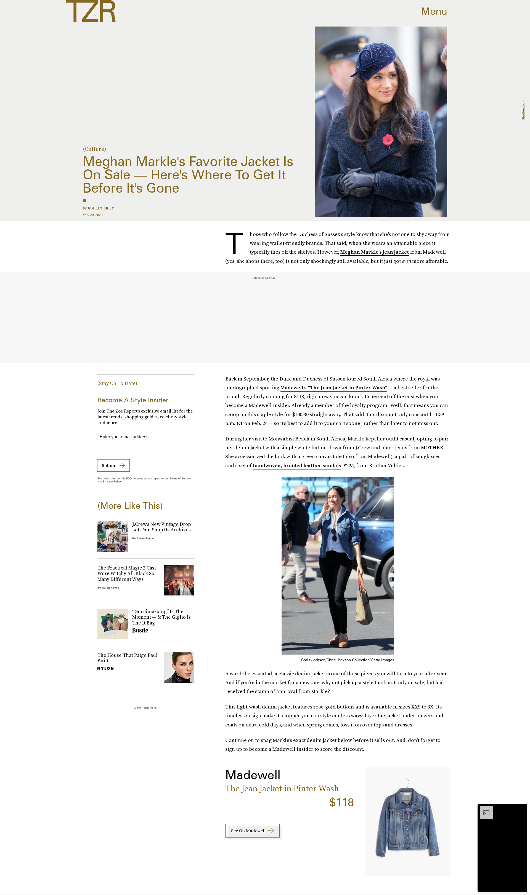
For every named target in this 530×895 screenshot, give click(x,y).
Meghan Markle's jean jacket (374, 251)
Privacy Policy (112, 481)
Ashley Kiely (101, 208)
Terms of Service (180, 478)
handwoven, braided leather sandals (297, 465)
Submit (109, 465)
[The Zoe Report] (91, 11)
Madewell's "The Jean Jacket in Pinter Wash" (333, 387)
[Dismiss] (521, 808)
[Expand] (483, 808)
